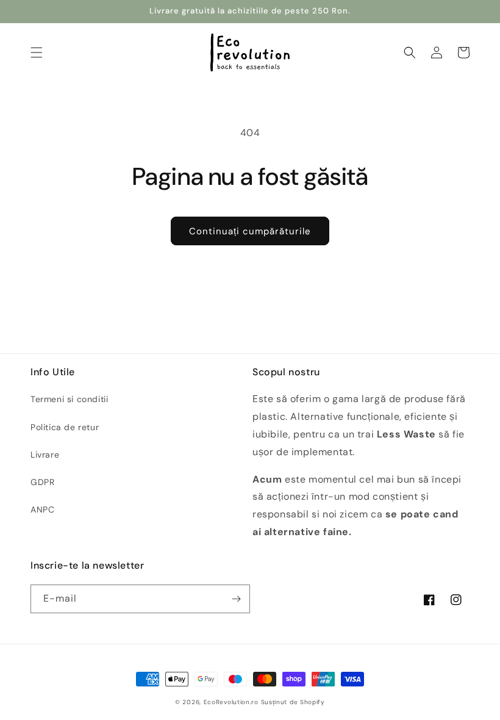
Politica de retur (64, 427)
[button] (36, 52)
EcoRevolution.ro (231, 702)
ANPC (42, 509)
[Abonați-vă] (236, 599)
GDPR (42, 482)
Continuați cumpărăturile (250, 231)
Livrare (44, 454)
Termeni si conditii (69, 399)
